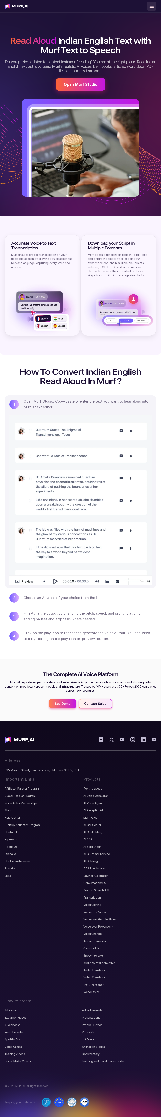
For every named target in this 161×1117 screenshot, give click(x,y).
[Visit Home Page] (16, 6)
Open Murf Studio (80, 84)
